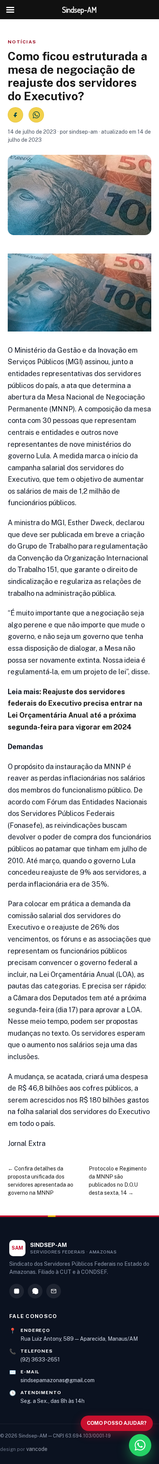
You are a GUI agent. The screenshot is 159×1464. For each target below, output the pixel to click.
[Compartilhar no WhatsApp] (36, 115)
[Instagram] (16, 1291)
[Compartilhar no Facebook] (15, 115)
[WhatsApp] (35, 1291)
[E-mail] (53, 1291)
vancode (36, 1449)
